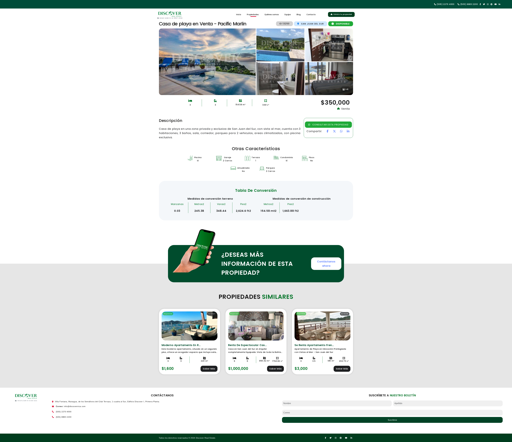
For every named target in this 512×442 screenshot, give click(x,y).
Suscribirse (392, 420)
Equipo (288, 15)
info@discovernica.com (75, 406)
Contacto (311, 15)
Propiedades (253, 15)
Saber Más (209, 368)
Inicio (238, 15)
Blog (299, 15)
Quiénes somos (271, 15)
